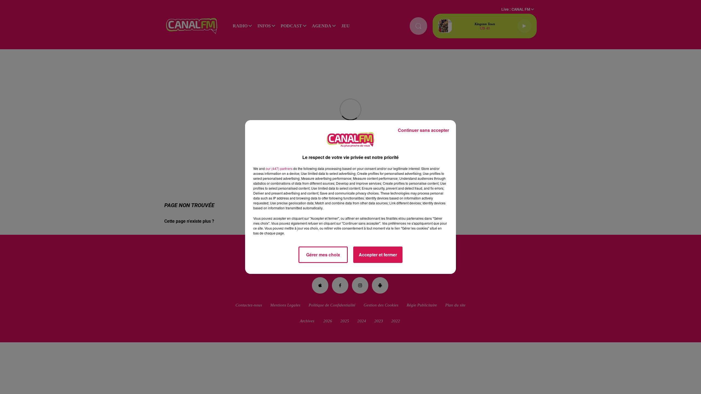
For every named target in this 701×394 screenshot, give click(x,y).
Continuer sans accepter (423, 130)
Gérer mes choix (323, 254)
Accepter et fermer (378, 254)
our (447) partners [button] (279, 168)
